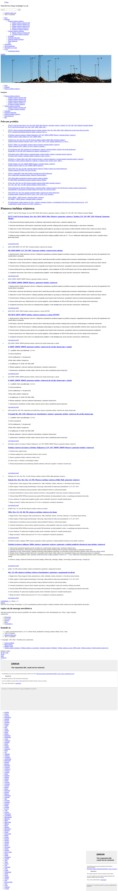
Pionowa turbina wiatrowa (16, 21)
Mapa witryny (8, 644)
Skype (2, 654)
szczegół (16, 244)
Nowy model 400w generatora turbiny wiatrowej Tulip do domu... (27, 175)
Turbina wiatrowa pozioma (16, 31)
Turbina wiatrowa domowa (12, 648)
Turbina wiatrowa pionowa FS (21, 24)
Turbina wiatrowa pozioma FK (21, 33)
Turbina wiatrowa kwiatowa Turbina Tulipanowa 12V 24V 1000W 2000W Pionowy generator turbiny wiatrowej (51, 448)
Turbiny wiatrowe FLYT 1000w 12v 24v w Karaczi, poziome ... (27, 146)
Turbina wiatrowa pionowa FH (21, 23)
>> (10, 601)
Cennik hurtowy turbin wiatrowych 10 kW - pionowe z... (24, 204)
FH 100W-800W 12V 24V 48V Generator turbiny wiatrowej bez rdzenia (35, 250)
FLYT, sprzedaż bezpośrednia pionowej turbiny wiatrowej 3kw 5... (27, 132)
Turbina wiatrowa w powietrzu (30, 648)
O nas (6, 49)
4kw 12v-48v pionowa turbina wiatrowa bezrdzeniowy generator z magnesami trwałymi (41, 572)
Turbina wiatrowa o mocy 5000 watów (69, 648)
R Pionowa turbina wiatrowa (20, 29)
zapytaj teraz (4, 614)
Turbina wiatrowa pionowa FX (21, 26)
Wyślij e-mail (4, 652)
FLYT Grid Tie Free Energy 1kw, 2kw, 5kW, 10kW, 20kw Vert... (27, 127)
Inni (9, 43)
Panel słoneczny (13, 41)
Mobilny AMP (8, 646)
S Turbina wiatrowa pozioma (20, 34)
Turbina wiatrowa (86, 648)
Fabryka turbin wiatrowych (100, 648)
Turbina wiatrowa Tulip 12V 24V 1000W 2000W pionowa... (26, 165)
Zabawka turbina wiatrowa (16, 39)
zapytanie (11, 244)
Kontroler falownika (14, 38)
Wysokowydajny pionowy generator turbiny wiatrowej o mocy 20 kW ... (29, 156)
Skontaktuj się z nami (10, 48)
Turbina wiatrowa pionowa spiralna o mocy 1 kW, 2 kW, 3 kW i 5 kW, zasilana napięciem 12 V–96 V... (38, 141)
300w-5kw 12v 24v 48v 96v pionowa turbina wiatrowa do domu (32, 512)
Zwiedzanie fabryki (13, 51)
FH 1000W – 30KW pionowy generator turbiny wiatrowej (25, 199)
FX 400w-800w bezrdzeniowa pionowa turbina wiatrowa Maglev (27, 180)
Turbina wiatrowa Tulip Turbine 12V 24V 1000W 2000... (25, 136)
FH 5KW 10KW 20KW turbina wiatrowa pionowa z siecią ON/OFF (34, 315)
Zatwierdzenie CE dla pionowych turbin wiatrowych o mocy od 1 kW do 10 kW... (32, 189)
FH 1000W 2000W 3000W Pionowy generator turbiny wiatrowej (32, 283)
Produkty (7, 19)
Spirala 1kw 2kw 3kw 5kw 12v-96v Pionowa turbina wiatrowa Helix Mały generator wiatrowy (44, 480)
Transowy (4, 657)
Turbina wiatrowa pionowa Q (20, 28)
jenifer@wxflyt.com (10, 635)
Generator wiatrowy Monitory (48, 648)
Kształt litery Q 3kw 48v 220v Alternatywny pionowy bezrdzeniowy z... (29, 151)
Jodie (2, 656)
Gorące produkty (9, 643)
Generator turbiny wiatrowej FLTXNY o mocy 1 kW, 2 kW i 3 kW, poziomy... (31, 194)
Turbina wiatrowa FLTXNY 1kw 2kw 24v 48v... (22, 170)
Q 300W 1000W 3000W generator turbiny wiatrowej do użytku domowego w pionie (40, 347)
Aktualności (7, 44)
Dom (5, 18)
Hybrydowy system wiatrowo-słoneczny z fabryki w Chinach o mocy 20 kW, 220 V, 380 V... (35, 160)
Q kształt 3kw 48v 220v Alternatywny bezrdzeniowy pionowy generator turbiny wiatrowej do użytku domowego (50, 414)
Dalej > (7, 601)
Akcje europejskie (9, 46)
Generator (11, 36)
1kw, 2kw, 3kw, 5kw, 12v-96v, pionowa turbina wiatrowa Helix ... (27, 185)
